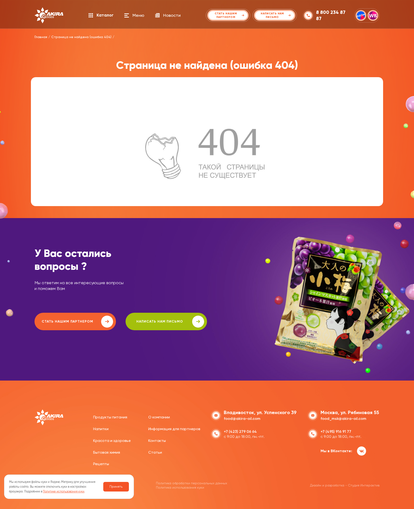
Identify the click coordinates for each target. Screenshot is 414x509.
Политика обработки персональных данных (191, 483)
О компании (159, 417)
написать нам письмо (159, 321)
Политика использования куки (180, 487)
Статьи (155, 452)
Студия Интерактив (364, 485)
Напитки (101, 429)
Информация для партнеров (174, 429)
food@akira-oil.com (242, 418)
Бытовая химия (106, 452)
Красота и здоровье (112, 440)
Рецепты (101, 464)
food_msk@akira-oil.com (343, 418)
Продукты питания (110, 417)
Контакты (157, 440)
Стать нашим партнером (67, 321)
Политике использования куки (63, 491)
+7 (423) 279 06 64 (240, 431)
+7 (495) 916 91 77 (336, 431)
